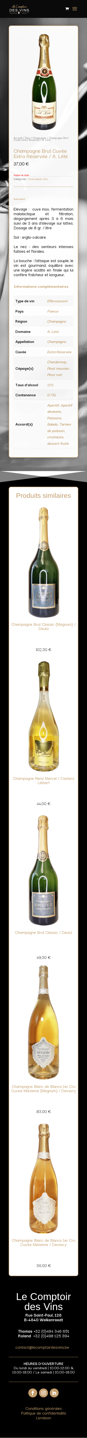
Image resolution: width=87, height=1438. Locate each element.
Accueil (18, 138)
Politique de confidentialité (43, 1413)
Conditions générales (43, 1408)
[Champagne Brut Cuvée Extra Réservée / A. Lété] (43, 129)
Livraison (43, 1417)
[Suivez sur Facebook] (32, 1392)
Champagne (39, 138)
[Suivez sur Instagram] (43, 1392)
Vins (27, 138)
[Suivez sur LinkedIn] (54, 1392)
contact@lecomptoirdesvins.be (42, 1347)
